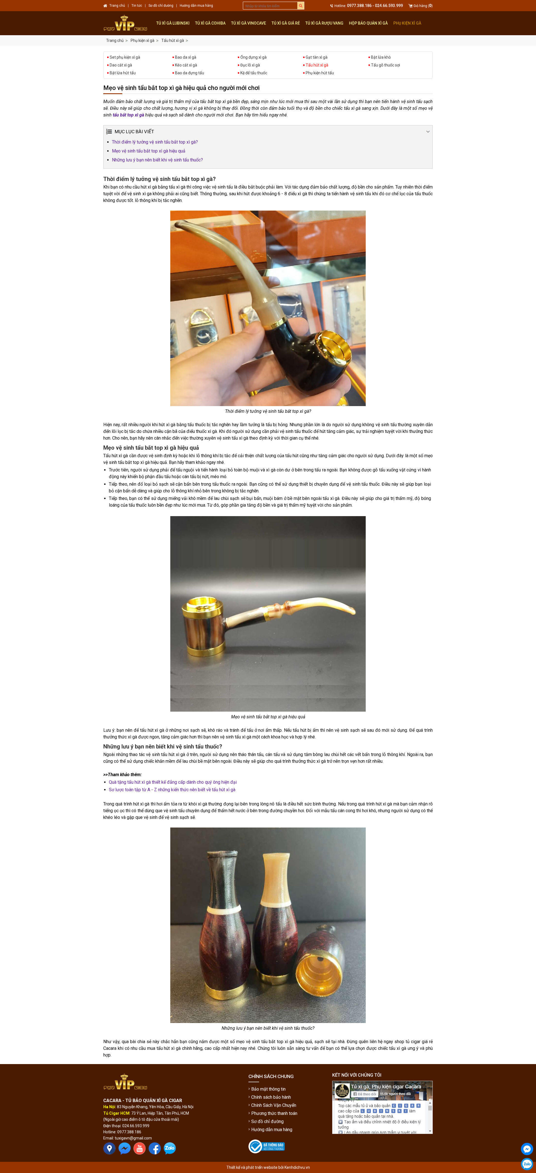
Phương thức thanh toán (274, 1113)
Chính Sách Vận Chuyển (273, 1105)
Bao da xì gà (185, 57)
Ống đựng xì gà (253, 57)
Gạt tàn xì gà (316, 57)
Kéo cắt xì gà (186, 65)
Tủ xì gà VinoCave (248, 23)
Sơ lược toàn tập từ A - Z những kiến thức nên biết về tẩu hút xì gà (172, 789)
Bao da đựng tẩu (189, 73)
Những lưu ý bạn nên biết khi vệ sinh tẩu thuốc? (157, 160)
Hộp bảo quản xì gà (368, 23)
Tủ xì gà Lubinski (173, 23)
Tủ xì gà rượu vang (324, 23)
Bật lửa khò (381, 57)
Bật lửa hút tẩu (123, 73)
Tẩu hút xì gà (317, 65)
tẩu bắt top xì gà (128, 115)
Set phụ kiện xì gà (125, 57)
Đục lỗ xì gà (250, 65)
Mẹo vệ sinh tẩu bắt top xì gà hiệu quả (148, 151)
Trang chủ (115, 40)
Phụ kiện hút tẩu (320, 73)
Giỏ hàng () (423, 6)
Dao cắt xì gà (121, 65)
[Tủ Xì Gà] (128, 23)
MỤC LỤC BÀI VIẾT (134, 131)
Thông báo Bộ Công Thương (265, 1157)
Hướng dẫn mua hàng (271, 1129)
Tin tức (136, 6)
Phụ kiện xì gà (407, 23)
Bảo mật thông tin (268, 1089)
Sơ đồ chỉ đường (267, 1121)
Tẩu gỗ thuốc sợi (385, 65)
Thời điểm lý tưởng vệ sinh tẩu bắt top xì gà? (155, 142)
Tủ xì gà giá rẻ (286, 23)
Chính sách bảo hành (271, 1097)
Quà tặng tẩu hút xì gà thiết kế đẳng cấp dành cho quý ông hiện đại (173, 782)
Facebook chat (527, 1159)
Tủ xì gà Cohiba (210, 23)
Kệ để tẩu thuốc (253, 73)
